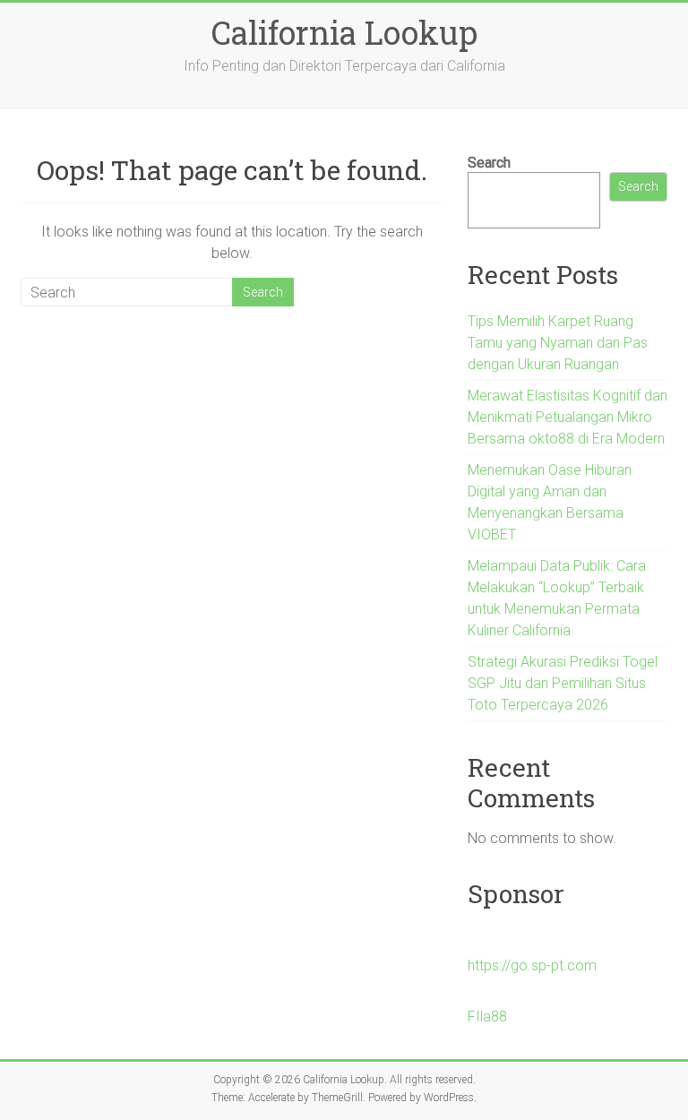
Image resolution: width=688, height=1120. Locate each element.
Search (489, 162)
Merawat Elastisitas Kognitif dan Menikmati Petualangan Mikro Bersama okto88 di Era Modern (567, 417)
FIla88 (487, 1016)
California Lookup (344, 32)
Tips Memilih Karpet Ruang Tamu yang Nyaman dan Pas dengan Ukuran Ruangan (558, 343)
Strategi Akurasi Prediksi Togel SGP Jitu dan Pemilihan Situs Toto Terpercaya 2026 (563, 683)
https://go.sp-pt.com (532, 965)
